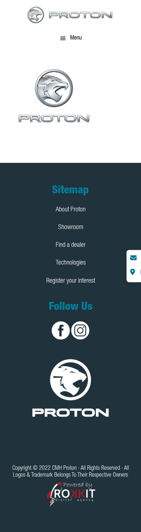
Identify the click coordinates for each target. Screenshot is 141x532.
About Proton (71, 210)
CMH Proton (70, 14)
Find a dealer (71, 245)
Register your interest (70, 281)
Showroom (70, 227)
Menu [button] (76, 38)
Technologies (71, 263)
